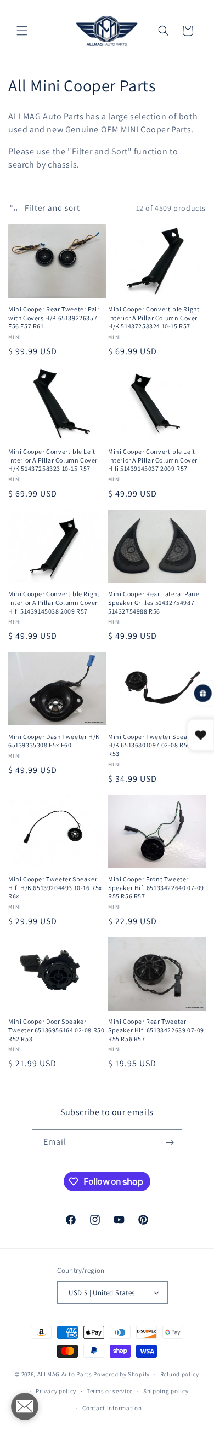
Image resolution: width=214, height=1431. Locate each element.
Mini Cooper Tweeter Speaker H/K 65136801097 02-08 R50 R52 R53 (156, 745)
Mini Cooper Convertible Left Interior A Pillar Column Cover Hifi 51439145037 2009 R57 (153, 459)
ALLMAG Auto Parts (64, 1374)
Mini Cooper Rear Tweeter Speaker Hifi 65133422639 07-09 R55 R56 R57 (156, 1029)
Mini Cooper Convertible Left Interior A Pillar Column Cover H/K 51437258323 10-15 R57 (53, 459)
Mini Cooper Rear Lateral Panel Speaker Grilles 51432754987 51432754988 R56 (154, 602)
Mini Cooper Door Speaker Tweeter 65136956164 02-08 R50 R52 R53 (56, 1029)
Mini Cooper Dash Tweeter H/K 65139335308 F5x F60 (54, 740)
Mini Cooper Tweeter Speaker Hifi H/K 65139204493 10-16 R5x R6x (55, 887)
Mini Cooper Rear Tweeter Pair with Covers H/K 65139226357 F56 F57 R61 (53, 317)
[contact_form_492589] (24, 1406)
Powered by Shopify (121, 1374)
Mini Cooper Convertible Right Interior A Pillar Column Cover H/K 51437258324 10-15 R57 (153, 317)
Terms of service (110, 1391)
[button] (22, 31)
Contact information (112, 1408)
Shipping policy (166, 1391)
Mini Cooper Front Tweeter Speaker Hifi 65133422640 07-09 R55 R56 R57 (156, 887)
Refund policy (179, 1374)
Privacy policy (56, 1391)
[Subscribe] (169, 1142)
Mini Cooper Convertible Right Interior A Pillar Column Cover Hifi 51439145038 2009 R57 (53, 602)
